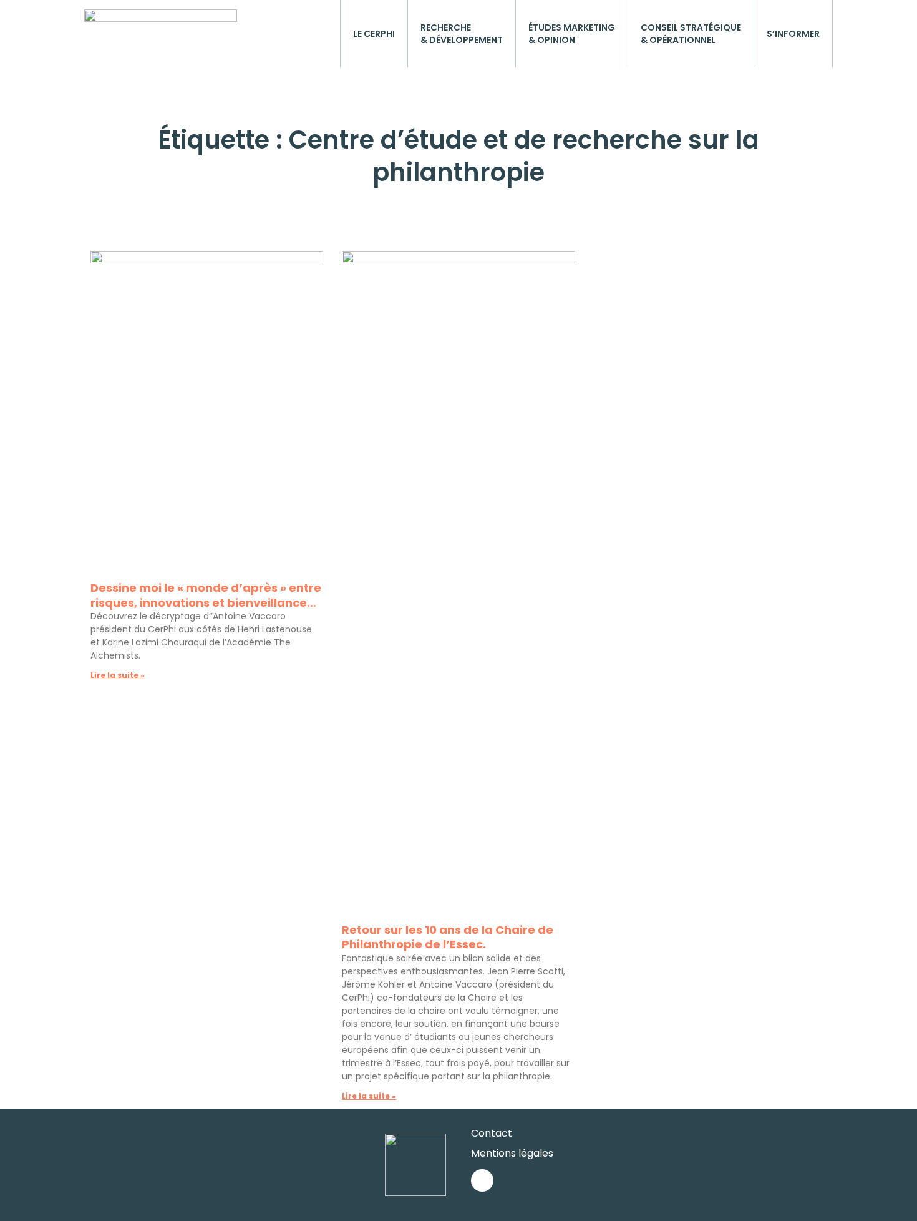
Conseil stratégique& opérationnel (691, 33)
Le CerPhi (374, 33)
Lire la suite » (117, 675)
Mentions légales (512, 1153)
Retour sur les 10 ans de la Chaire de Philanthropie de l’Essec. (447, 937)
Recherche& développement (461, 33)
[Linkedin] (482, 1180)
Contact (491, 1133)
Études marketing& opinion (571, 33)
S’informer (793, 33)
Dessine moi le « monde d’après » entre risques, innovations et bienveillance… (205, 595)
